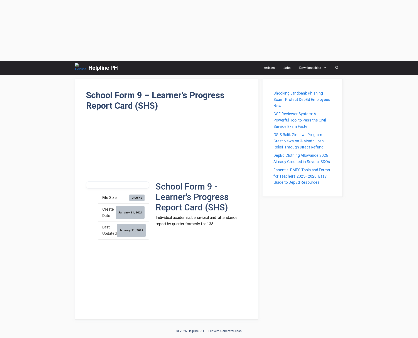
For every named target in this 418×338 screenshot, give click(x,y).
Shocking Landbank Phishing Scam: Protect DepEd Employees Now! (301, 99)
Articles (269, 68)
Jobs (287, 68)
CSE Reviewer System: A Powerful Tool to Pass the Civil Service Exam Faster (299, 120)
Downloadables (310, 68)
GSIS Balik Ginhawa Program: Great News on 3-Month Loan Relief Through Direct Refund (298, 141)
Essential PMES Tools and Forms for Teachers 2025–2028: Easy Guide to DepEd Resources (301, 176)
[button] (337, 68)
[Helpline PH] (80, 68)
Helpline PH (103, 68)
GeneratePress (231, 331)
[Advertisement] (209, 30)
